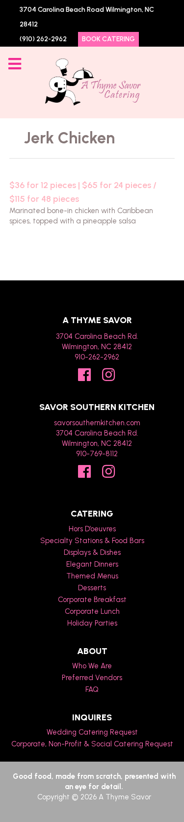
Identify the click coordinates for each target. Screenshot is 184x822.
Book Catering (108, 39)
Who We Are (92, 665)
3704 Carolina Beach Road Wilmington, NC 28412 (87, 16)
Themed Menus (92, 576)
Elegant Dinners (92, 564)
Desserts (92, 587)
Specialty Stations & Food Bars (92, 540)
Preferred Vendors (92, 677)
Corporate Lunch (92, 611)
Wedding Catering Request (92, 732)
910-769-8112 (97, 453)
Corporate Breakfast (92, 599)
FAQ (92, 689)
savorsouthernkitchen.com (97, 422)
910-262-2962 (97, 357)
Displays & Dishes (92, 552)
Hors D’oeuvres (92, 528)
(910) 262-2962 (43, 39)
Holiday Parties (92, 623)
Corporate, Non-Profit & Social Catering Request (92, 744)
